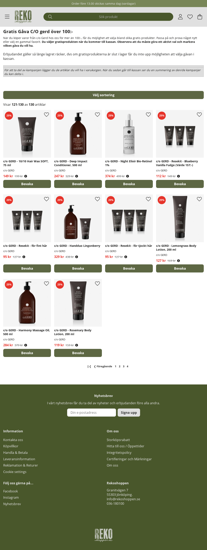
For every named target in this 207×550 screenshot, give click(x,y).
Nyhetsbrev (12, 504)
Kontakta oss (13, 440)
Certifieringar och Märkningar (129, 459)
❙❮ (89, 366)
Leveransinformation (19, 459)
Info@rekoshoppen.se (123, 499)
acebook (11, 491)
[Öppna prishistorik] (25, 176)
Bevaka (27, 184)
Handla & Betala (15, 452)
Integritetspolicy (119, 452)
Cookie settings (14, 472)
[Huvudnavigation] (7, 17)
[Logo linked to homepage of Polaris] (23, 16)
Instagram (11, 497)
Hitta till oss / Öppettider (125, 446)
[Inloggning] (180, 17)
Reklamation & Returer (20, 465)
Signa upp (129, 412)
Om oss (112, 465)
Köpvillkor (10, 446)
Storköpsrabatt (118, 440)
